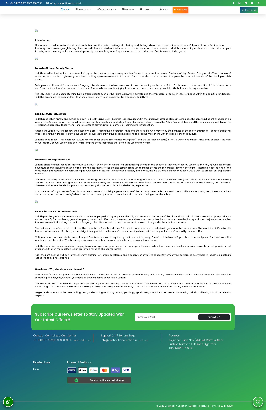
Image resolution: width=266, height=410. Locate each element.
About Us (129, 9)
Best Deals (181, 9)
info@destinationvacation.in (65, 3)
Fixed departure (108, 9)
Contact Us (147, 9)
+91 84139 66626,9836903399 (25, 3)
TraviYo (228, 406)
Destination (83, 9)
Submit (212, 317)
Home (66, 9)
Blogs (165, 9)
